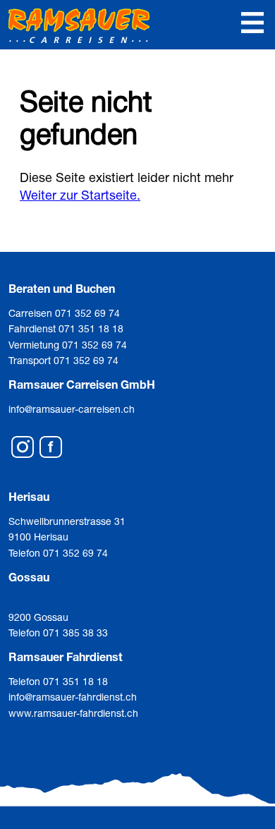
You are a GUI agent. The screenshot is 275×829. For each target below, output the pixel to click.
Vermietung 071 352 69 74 (67, 345)
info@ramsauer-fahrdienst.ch (72, 697)
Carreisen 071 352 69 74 (64, 313)
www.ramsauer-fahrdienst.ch (73, 713)
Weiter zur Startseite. (80, 194)
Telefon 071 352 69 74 (58, 553)
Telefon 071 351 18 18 (58, 681)
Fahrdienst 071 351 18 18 (65, 328)
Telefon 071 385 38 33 (58, 633)
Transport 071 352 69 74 (63, 360)
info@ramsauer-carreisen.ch (71, 409)
